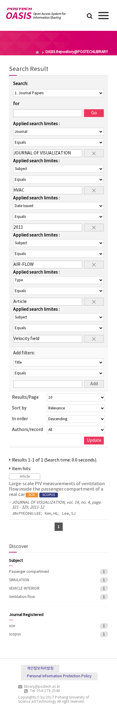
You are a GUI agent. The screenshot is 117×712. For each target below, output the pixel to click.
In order (20, 419)
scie (12, 626)
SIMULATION (19, 580)
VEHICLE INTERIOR (24, 588)
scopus (15, 634)
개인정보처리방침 (40, 668)
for (16, 103)
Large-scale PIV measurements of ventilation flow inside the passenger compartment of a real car (57, 489)
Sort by (19, 408)
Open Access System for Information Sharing (36, 15)
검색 (89, 16)
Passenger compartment (29, 572)
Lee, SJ (69, 513)
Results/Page (25, 397)
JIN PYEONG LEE (26, 513)
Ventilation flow (22, 597)
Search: (20, 83)
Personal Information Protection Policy (59, 676)
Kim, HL (51, 513)
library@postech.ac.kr (42, 687)
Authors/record (27, 429)
